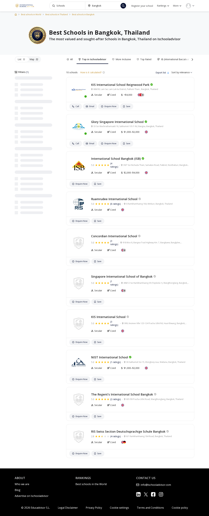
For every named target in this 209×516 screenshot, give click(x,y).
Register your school (142, 5)
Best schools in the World (91, 484)
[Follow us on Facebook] (153, 494)
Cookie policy (180, 507)
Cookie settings (119, 507)
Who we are (22, 484)
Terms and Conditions (150, 507)
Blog (17, 490)
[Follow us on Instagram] (161, 494)
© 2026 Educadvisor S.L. (35, 507)
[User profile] (190, 5)
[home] (16, 14)
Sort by (175, 72)
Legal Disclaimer (68, 507)
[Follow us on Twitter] (146, 494)
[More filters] (191, 59)
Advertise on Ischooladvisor (31, 496)
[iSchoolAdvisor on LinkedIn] (138, 494)
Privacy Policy (94, 507)
